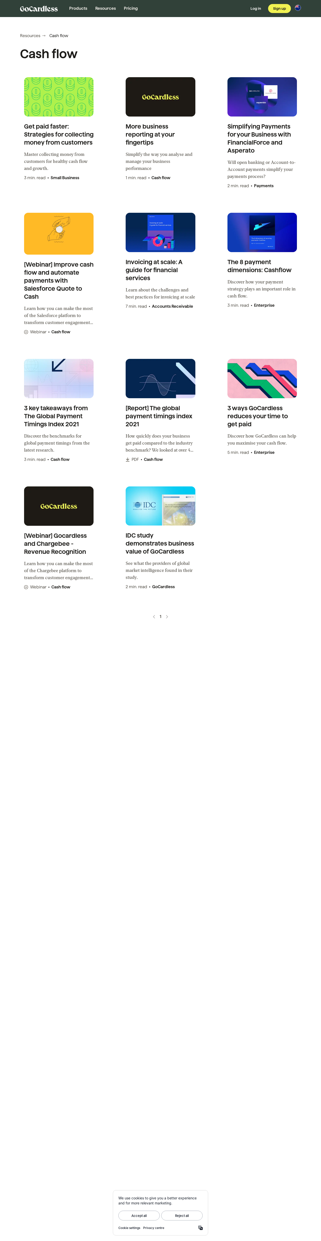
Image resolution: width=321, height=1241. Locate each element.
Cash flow (160, 178)
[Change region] (298, 8)
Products (78, 8)
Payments (264, 186)
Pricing (131, 8)
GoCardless (163, 587)
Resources (105, 8)
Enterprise (264, 305)
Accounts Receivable (172, 306)
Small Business (65, 178)
